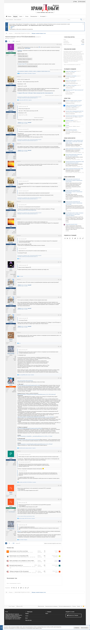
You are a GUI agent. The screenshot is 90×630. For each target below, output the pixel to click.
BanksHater (69, 58)
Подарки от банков (69, 120)
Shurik (70, 57)
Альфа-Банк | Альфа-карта (71, 71)
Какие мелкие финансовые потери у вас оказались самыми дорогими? (74, 155)
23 (35, 572)
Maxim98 (11, 552)
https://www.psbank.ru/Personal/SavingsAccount (26, 210)
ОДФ (67, 51)
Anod (64, 51)
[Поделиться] (57, 44)
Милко (78, 55)
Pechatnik (82, 53)
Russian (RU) (20, 606)
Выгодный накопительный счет (16, 565)
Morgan (65, 57)
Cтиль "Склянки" (12, 606)
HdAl (67, 57)
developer (80, 56)
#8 (60, 219)
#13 (60, 315)
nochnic (76, 56)
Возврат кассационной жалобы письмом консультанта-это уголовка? (74, 106)
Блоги (26, 618)
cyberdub (78, 57)
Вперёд (17, 41)
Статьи (26, 615)
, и (23, 539)
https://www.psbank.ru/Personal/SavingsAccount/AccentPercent (29, 428)
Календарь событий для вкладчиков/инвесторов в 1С (27, 97)
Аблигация (73, 59)
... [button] (11, 41)
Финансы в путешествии (70, 113)
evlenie (56, 566)
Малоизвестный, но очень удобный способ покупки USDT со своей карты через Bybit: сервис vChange (74, 142)
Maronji (76, 59)
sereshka (69, 51)
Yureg (72, 55)
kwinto (65, 59)
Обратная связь (41, 606)
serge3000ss (55, 556)
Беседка (67, 78)
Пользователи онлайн (70, 49)
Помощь (74, 606)
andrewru (65, 56)
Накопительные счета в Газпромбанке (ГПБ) (19, 555)
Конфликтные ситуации (70, 103)
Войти (47, 613)
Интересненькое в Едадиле (71, 129)
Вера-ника (68, 59)
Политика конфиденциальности (65, 606)
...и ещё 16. (66, 62)
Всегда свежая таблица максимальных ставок (26, 516)
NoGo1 (56, 552)
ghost (81, 57)
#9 (60, 235)
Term (69, 61)
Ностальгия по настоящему (71, 76)
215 (13, 41)
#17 (60, 451)
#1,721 (60, 44)
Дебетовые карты (69, 73)
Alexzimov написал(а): (23, 129)
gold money (80, 59)
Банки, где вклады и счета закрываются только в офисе (22, 560)
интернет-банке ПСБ (22, 64)
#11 (60, 279)
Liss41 (80, 55)
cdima (65, 52)
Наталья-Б (80, 58)
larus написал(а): (22, 204)
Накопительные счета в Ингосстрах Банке (19, 551)
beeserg (76, 52)
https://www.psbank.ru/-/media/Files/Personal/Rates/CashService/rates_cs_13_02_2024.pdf (35, 417)
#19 (60, 499)
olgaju (75, 57)
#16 (60, 378)
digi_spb (70, 52)
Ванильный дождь (74, 58)
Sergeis (82, 44)
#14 (60, 332)
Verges (75, 55)
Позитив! (67, 125)
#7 (60, 201)
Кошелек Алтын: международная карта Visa (74, 111)
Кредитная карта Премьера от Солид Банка (74, 115)
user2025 (56, 561)
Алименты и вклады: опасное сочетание (74, 100)
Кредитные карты (69, 93)
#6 (60, 178)
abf (70, 53)
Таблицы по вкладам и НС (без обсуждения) (19, 571)
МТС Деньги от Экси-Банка (71, 85)
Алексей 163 (66, 61)
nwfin (75, 61)
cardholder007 (72, 56)
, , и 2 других (25, 100)
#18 (60, 485)
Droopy (73, 52)
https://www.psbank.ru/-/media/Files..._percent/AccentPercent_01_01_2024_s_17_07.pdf (34, 436)
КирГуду (75, 51)
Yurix (68, 56)
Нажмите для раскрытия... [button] (39, 117)
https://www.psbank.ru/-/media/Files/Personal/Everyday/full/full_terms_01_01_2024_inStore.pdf (36, 394)
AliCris (68, 53)
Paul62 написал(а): (22, 524)
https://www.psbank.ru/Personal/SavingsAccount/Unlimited (28, 439)
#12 (60, 297)
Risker (67, 52)
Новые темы (67, 98)
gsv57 (78, 51)
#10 (60, 262)
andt (77, 61)
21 (32, 572)
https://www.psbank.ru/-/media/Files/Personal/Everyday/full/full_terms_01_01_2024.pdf (34, 444)
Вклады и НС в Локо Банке (71, 80)
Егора (73, 53)
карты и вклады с (24, 122)
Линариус (65, 53)
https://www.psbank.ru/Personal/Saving (25, 380)
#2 (60, 103)
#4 (60, 143)
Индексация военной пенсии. (71, 224)
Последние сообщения (70, 69)
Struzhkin (8, 38)
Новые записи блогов (69, 138)
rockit (72, 57)
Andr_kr (79, 52)
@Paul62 (19, 531)
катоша (65, 58)
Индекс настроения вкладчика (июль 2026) (74, 168)
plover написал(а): (22, 470)
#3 (60, 126)
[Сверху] (81, 606)
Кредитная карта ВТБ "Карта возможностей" (74, 90)
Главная (78, 606)
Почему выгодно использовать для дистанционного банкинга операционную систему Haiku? (74, 180)
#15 (60, 346)
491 (34, 566)
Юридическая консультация (71, 109)
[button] (23, 16)
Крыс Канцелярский (67, 55)
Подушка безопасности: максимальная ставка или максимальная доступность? (75, 162)
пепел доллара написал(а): (24, 454)
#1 (60, 76)
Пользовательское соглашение (51, 606)
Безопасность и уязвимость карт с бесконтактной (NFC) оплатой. (29, 96)
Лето (73, 51)
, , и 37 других (28, 73)
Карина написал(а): (22, 349)
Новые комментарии (69, 176)
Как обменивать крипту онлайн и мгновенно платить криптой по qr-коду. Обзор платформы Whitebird (74, 214)
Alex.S (72, 61)
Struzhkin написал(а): (22, 106)
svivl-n (81, 51)
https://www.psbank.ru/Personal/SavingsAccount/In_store (28, 385)
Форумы (27, 613)
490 (32, 566)
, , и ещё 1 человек (26, 374)
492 (10, 567)
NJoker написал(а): (22, 502)
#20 (60, 521)
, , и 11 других (27, 448)
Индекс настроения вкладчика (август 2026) (74, 148)
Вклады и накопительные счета (23, 552)
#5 (60, 161)
